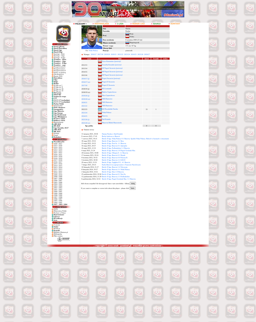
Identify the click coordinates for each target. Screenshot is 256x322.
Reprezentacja (58, 122)
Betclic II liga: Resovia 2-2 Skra (113, 141)
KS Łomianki (106, 88)
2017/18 (100, 54)
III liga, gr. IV (58, 91)
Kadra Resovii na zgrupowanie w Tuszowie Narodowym (121, 165)
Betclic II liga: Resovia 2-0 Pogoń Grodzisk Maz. (119, 150)
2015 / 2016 (58, 164)
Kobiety (56, 133)
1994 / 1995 (58, 203)
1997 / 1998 (58, 197)
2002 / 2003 (58, 188)
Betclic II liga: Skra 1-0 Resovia (113, 172)
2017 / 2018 (58, 160)
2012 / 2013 (58, 169)
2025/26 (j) (85, 119)
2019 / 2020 (58, 156)
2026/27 (147, 54)
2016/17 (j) (85, 79)
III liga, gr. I (58, 85)
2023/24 (127, 54)
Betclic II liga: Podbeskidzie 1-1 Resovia (116, 148)
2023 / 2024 (58, 149)
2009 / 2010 (58, 175)
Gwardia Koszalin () (111, 65)
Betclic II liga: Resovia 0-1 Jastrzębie (114, 146)
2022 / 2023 (58, 151)
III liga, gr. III (58, 89)
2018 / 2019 (58, 158)
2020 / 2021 (58, 155)
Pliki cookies (58, 236)
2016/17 (94, 54)
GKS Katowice (107, 99)
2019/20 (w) (85, 99)
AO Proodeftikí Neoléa (110, 109)
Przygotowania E (59, 67)
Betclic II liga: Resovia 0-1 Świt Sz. (114, 174)
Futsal (56, 135)
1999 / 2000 (58, 193)
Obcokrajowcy (59, 74)
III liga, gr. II (58, 87)
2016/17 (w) (85, 82)
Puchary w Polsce (60, 213)
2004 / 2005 (58, 184)
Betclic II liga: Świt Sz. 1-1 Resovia (114, 143)
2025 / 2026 (58, 145)
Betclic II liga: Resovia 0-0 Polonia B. (115, 157)
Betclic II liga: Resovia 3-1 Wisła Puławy (116, 169)
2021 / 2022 (58, 153)
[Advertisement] (56, 269)
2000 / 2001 (58, 191)
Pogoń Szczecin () (111, 78)
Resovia (105, 116)
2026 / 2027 (58, 143)
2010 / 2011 (58, 173)
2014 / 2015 (58, 166)
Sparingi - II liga (59, 58)
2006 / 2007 (58, 180)
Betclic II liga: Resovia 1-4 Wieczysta (114, 167)
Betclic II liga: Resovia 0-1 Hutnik (113, 155)
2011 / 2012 (58, 171)
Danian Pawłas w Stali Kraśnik (112, 134)
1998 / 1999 (58, 195)
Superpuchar (58, 105)
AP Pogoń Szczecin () (112, 68)
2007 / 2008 (58, 179)
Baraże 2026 (58, 76)
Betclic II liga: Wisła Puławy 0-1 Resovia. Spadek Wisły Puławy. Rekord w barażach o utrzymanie (135, 139)
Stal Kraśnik (106, 119)
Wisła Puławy (93, 50)
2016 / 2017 (58, 162)
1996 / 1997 (58, 199)
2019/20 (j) (85, 96)
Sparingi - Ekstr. (59, 54)
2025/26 (140, 54)
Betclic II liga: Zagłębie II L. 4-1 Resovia (116, 162)
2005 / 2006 (58, 182)
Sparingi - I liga (59, 56)
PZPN (56, 209)
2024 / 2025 (58, 147)
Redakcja (57, 228)
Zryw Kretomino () (111, 61)
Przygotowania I (59, 69)
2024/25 (134, 54)
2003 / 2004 (58, 186)
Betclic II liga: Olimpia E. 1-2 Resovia (115, 153)
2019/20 (107, 54)
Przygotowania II (60, 70)
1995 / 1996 (58, 201)
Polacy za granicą (60, 72)
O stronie (57, 225)
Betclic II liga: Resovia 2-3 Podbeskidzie (116, 176)
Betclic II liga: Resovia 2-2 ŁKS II (113, 160)
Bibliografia (58, 234)
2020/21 (114, 54)
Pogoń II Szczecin (108, 82)
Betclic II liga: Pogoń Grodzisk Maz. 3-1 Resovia (119, 179)
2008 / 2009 (58, 177)
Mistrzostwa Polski (60, 211)
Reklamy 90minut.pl (61, 232)
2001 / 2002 (58, 190)
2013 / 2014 (58, 167)
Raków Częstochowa (109, 92)
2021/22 (120, 54)
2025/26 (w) (85, 123)
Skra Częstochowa (108, 95)
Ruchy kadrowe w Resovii (111, 136)
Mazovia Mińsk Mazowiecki (112, 123)
